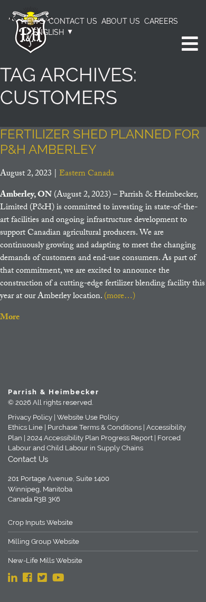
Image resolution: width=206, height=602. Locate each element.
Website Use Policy (88, 417)
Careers (161, 21)
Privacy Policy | (31, 417)
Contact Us (73, 21)
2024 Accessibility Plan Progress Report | (91, 438)
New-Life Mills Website (45, 560)
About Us (120, 21)
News (32, 21)
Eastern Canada (86, 174)
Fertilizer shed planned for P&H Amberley (100, 141)
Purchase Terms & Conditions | (96, 427)
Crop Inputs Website (40, 522)
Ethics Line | (27, 427)
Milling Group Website (43, 541)
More (10, 318)
